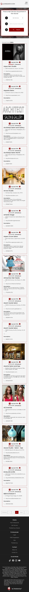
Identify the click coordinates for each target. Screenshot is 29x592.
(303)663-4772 (9, 251)
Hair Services (14, 525)
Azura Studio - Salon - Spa (13, 448)
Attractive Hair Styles (12, 278)
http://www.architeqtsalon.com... (13, 133)
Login (14, 535)
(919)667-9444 (9, 204)
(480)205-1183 (9, 421)
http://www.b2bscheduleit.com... (13, 498)
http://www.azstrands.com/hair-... (14, 413)
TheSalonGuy (14, 543)
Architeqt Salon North (12, 152)
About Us (14, 549)
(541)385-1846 (9, 461)
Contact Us (14, 552)
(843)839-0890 (9, 226)
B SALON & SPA (9, 472)
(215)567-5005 (9, 142)
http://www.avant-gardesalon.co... (14, 308)
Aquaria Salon (9, 90)
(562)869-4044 (9, 317)
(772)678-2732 (9, 292)
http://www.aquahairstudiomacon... (14, 71)
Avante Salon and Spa (12, 366)
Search (18, 29)
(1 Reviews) (18, 64)
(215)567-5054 (9, 163)
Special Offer (15, 62)
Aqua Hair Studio (10, 66)
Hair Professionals (14, 522)
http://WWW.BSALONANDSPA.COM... (15, 477)
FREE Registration (14, 537)
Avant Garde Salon (11, 303)
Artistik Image (9, 215)
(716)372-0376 (9, 100)
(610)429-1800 (9, 380)
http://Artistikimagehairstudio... (13, 220)
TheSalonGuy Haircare (14, 528)
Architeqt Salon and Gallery (14, 127)
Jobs (14, 540)
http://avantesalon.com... (12, 372)
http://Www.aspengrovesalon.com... (14, 242)
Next (21, 512)
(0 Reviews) (18, 88)
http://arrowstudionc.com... (12, 195)
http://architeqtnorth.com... (12, 158)
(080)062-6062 (9, 503)
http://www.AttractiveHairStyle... (13, 283)
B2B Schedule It (10, 494)
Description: (14, 75)
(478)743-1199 (9, 80)
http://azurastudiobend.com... (13, 452)
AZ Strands (8, 407)
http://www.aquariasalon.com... (13, 95)
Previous (4, 512)
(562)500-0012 (9, 339)
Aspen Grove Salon (11, 236)
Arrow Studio (8, 191)
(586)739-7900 (9, 483)
